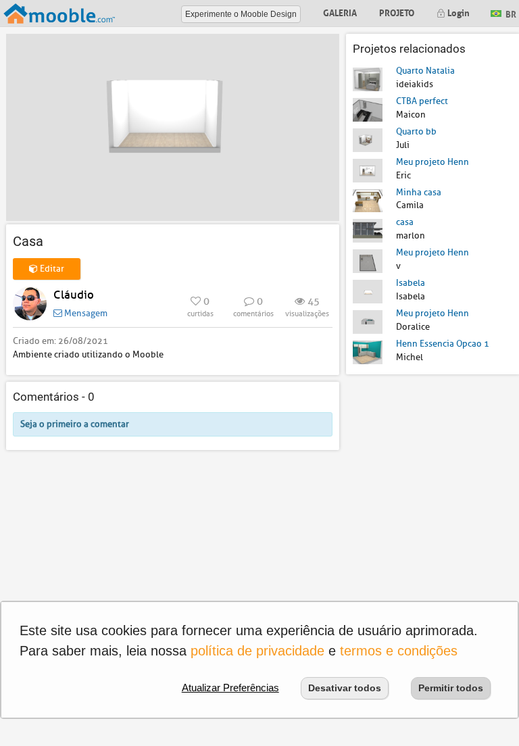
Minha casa (418, 192)
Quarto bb (416, 131)
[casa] (367, 230)
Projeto (396, 12)
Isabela (410, 283)
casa (405, 222)
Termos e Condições (399, 650)
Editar (51, 268)
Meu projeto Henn (432, 162)
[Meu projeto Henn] (367, 169)
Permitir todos (450, 687)
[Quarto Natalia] (367, 78)
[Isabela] (367, 291)
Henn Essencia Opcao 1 (442, 343)
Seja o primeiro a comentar (74, 424)
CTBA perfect (422, 101)
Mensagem (84, 313)
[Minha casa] (367, 199)
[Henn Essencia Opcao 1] (367, 351)
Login (457, 12)
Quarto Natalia (425, 70)
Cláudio (73, 295)
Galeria (340, 12)
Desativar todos (344, 687)
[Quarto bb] (367, 139)
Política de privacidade (257, 650)
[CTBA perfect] (367, 109)
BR (509, 12)
